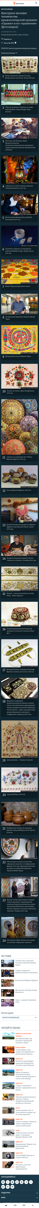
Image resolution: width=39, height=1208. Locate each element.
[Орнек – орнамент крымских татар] (7, 1002)
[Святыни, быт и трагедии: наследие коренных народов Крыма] (7, 963)
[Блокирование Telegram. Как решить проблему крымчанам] (8, 1144)
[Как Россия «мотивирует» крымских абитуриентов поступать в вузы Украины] (8, 1061)
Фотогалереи (7, 9)
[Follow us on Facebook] (3, 1182)
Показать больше (8, 53)
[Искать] (33, 1205)
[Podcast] (8, 1187)
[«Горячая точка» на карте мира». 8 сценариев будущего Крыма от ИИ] (8, 1132)
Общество (19, 1059)
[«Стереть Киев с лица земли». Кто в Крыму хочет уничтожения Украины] (8, 1049)
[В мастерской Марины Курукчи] (7, 983)
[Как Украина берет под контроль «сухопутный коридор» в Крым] (8, 1036)
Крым (18, 1130)
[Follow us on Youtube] (12, 1182)
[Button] (6, 40)
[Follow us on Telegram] (26, 1182)
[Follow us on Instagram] (17, 1182)
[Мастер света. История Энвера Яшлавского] (7, 993)
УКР (23, 1205)
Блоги (18, 1108)
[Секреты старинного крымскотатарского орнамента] (7, 973)
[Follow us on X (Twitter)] (8, 1182)
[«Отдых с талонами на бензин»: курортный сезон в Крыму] (8, 1085)
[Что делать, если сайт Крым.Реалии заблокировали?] (8, 1164)
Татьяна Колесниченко (9, 35)
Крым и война (21, 1047)
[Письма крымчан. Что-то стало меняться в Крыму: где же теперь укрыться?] (8, 1110)
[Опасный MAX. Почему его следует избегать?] (8, 1155)
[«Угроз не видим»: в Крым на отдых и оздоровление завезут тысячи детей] (8, 1121)
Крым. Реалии (23, 35)
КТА (15, 1205)
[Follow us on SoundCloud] (31, 1182)
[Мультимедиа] (6, 1205)
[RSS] (3, 1187)
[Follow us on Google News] (22, 1182)
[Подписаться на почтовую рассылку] (12, 1187)
